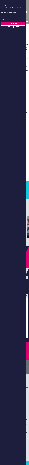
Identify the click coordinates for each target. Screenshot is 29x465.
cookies (16, 17)
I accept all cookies (13, 23)
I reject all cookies (7, 26)
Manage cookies (19, 26)
